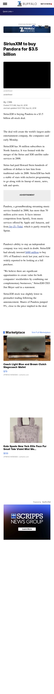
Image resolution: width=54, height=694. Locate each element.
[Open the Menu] (4, 4)
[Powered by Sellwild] (46, 502)
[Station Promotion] (27, 30)
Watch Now (46, 4)
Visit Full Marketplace (41, 332)
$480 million (32, 252)
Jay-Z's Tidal (15, 226)
